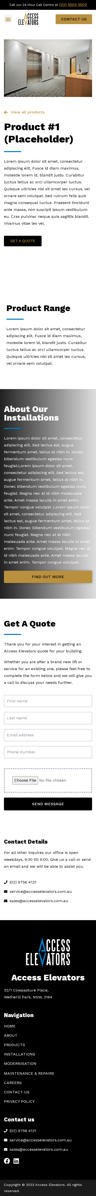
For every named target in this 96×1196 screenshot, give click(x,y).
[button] (8, 19)
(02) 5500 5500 (73, 4)
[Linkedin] (16, 1161)
